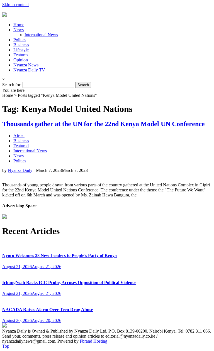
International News (41, 34)
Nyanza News (25, 64)
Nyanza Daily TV (29, 70)
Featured (21, 145)
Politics (19, 39)
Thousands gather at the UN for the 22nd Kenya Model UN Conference (103, 124)
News (18, 29)
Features (20, 54)
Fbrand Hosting (93, 341)
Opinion (20, 59)
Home (18, 24)
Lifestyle (21, 49)
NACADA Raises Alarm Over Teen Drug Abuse (47, 309)
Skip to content (15, 4)
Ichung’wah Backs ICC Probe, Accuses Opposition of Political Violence (69, 282)
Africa (19, 135)
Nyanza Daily (20, 170)
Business (21, 44)
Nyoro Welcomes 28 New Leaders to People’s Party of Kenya (59, 255)
